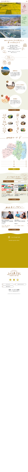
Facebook (10, 280)
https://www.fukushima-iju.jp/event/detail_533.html (8, 190)
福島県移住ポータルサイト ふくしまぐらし (5, 1)
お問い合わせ (8, 286)
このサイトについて (21, 284)
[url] (7, 116)
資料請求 (8, 296)
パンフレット (8, 284)
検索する (14, 169)
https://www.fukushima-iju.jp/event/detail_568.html (20, 190)
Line (17, 280)
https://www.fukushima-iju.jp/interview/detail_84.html (20, 219)
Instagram (14, 280)
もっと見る (14, 199)
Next (27, 187)
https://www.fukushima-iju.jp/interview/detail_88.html (8, 219)
